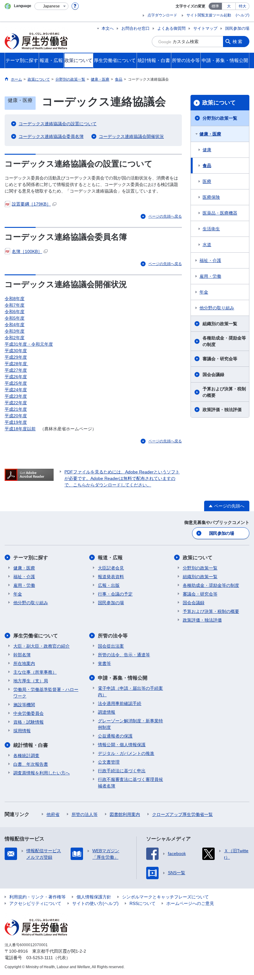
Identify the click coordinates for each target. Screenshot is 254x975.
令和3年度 (14, 331)
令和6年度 (14, 311)
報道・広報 (110, 557)
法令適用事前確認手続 (119, 703)
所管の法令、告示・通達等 (124, 654)
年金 (203, 292)
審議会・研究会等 (220, 358)
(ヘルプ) (242, 15)
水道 (207, 244)
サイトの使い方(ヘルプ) (95, 903)
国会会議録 (213, 374)
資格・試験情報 (28, 722)
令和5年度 (14, 318)
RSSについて (142, 903)
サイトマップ (205, 28)
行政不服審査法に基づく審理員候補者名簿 (130, 782)
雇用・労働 (210, 276)
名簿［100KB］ (27, 251)
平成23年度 (16, 396)
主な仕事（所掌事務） (35, 672)
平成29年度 (16, 357)
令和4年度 (14, 324)
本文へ (108, 28)
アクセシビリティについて (35, 903)
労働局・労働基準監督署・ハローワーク (45, 692)
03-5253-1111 (39, 957)
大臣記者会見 (111, 567)
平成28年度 (16, 363)
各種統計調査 (26, 755)
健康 (207, 149)
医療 (207, 181)
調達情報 (106, 712)
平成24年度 (16, 389)
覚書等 (104, 663)
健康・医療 (210, 133)
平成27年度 (16, 370)
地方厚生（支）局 (30, 680)
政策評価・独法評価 (222, 409)
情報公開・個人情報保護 (122, 744)
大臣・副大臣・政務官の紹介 (41, 646)
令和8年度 (14, 298)
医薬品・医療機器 (220, 213)
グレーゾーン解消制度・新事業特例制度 (130, 724)
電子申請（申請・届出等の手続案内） (130, 691)
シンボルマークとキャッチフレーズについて (165, 896)
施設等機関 (24, 704)
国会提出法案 (111, 646)
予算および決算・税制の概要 (224, 392)
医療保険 (211, 197)
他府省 (52, 814)
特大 (242, 6)
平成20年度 (16, 415)
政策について (219, 103)
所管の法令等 (113, 635)
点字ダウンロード (162, 15)
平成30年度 (16, 350)
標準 (215, 6)
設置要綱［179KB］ (31, 204)
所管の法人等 (85, 814)
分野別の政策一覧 (220, 118)
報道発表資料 (111, 576)
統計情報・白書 (30, 745)
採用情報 (22, 730)
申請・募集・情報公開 (122, 677)
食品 (207, 165)
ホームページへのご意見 (190, 903)
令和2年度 (14, 337)
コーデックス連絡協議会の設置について (58, 123)
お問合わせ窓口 (135, 28)
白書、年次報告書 (30, 764)
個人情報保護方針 (94, 896)
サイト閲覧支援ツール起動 (208, 15)
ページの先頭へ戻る (165, 216)
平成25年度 (16, 383)
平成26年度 (16, 376)
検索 (238, 41)
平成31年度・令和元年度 (29, 344)
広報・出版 (109, 585)
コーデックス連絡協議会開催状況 (131, 136)
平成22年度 (16, 402)
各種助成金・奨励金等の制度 (224, 341)
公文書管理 (109, 762)
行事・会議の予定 (115, 594)
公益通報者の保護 (115, 735)
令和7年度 (14, 305)
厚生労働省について (35, 635)
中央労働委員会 (28, 713)
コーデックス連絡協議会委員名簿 (51, 136)
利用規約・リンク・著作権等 (37, 896)
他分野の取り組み (216, 307)
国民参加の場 (237, 28)
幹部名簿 (22, 654)
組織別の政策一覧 (220, 323)
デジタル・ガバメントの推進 (126, 753)
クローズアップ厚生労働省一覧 (182, 814)
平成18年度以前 (20, 428)
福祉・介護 (210, 260)
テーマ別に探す (30, 557)
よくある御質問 (171, 28)
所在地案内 (24, 663)
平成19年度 (16, 422)
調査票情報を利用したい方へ (41, 772)
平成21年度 (16, 409)
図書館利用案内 (125, 814)
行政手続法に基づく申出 (122, 770)
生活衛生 (211, 228)
